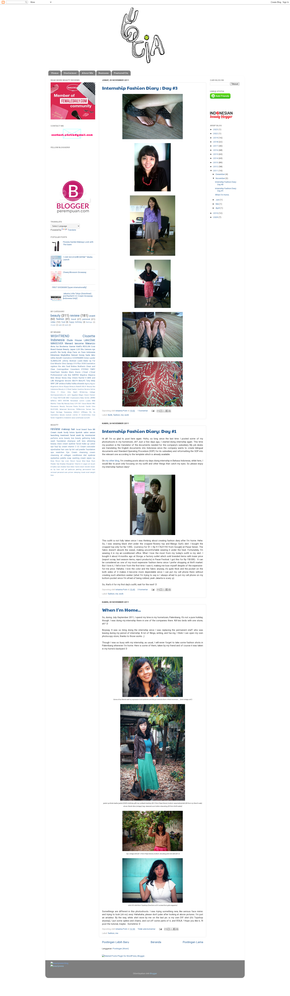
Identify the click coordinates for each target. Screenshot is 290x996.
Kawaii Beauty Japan (65, 349)
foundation (61, 441)
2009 (216, 217)
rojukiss (54, 366)
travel (73, 319)
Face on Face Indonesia (84, 352)
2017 (216, 146)
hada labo (90, 355)
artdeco (62, 384)
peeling (78, 469)
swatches (60, 452)
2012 (216, 166)
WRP (53, 384)
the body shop (65, 352)
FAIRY (92, 369)
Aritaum (72, 387)
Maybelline (65, 355)
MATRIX (75, 375)
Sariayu (70, 364)
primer (70, 472)
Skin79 (75, 381)
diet (85, 455)
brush (93, 464)
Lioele (79, 361)
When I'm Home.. (121, 610)
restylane (67, 418)
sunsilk (87, 418)
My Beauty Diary (67, 404)
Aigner (92, 384)
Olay (69, 378)
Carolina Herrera (83, 389)
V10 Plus (77, 364)
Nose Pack (90, 461)
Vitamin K (79, 464)
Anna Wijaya (64, 387)
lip (83, 435)
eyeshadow (55, 449)
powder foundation (87, 449)
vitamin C (72, 447)
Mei (217, 204)
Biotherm (81, 366)
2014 (216, 158)
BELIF (84, 387)
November (220, 178)
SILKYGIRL (54, 409)
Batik (110, 415)
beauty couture (65, 415)
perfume (54, 438)
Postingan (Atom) (121, 948)
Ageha (87, 384)
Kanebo (64, 372)
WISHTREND (60, 336)
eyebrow (91, 455)
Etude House (74, 340)
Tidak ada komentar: (147, 929)
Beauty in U (62, 389)
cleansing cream (87, 452)
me (122, 415)
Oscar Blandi (87, 404)
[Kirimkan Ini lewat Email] (158, 410)
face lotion (71, 467)
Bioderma (64, 346)
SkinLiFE (81, 381)
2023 (216, 129)
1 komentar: (143, 410)
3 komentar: (143, 589)
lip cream (63, 447)
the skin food (64, 366)
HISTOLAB (61, 398)
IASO (67, 398)
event (92, 315)
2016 (216, 150)
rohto (53, 358)
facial (78, 444)
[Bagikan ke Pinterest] (169, 410)
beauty (55, 315)
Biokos (74, 366)
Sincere (68, 381)
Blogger (153, 973)
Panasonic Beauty (58, 406)
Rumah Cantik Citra (87, 406)
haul (56, 447)
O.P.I (76, 404)
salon (86, 432)
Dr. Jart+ (67, 395)
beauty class (56, 444)
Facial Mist (80, 461)
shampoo (71, 441)
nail (76, 449)
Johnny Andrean (69, 361)
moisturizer (90, 435)
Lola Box (67, 375)
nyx (93, 349)
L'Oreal (85, 372)
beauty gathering (82, 438)
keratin (87, 467)
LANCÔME (89, 340)
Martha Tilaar (56, 404)
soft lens (81, 441)
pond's (54, 352)
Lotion (92, 444)
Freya (55, 398)
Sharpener (70, 464)
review (75, 315)
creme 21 (77, 415)
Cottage (92, 392)
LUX (78, 349)
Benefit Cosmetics (64, 358)
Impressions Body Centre (79, 398)
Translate (72, 230)
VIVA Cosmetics (88, 364)
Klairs (71, 372)
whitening (91, 441)
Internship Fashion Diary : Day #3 (140, 88)
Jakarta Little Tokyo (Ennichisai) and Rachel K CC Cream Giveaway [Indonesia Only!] (78, 295)
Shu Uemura (86, 349)
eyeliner (72, 444)
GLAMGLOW (56, 361)
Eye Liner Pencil (68, 461)
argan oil (86, 464)
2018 (216, 142)
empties (54, 467)
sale (60, 325)
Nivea (64, 378)
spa (52, 452)
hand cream (80, 467)
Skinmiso (71, 409)
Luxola (88, 401)
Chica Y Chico (58, 392)
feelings (89, 322)
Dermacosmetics (57, 395)
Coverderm (75, 369)
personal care (62, 472)
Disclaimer (70, 73)
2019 (216, 137)
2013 (216, 162)
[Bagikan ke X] (163, 410)
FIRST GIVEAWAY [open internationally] (69, 287)
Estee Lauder (89, 358)
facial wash (75, 435)
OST (79, 404)
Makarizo (90, 343)
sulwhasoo (80, 418)
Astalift (78, 387)
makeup (65, 429)
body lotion (69, 432)
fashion (116, 415)
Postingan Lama (193, 942)
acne (61, 438)
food (63, 322)
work (126, 415)
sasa (73, 418)
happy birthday (75, 322)
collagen (67, 455)
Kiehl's (79, 346)
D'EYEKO (85, 369)
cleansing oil (56, 455)
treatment (64, 435)
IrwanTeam (55, 372)
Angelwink (55, 387)
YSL (90, 412)
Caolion (74, 389)
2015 (216, 154)
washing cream (79, 458)
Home (54, 73)
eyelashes (55, 458)
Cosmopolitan (63, 369)
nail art (64, 469)
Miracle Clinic (60, 364)
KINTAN (66, 401)
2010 (216, 213)
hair (73, 429)
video (53, 322)
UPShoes (84, 412)
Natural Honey (77, 355)
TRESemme (80, 409)
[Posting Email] (153, 410)
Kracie (78, 372)
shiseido (80, 384)
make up (85, 444)
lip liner (56, 469)
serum (92, 432)
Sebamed (63, 409)
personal (86, 319)
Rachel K (82, 378)
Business (103, 73)
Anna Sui (55, 346)
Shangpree (59, 381)
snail (88, 472)
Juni (218, 199)
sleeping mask (79, 472)
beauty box (69, 438)
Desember (220, 174)
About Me (87, 73)
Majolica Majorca (87, 375)
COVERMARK (77, 358)
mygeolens (59, 418)
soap (69, 458)
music (53, 325)
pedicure (71, 469)
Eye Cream (71, 452)
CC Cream (81, 447)
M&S (93, 401)
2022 (216, 133)
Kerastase (74, 401)
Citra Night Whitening (77, 392)
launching (55, 435)
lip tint (72, 449)
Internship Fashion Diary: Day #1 (139, 431)
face (90, 429)
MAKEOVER (57, 343)
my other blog (112, 460)
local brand (81, 429)
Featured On (121, 73)
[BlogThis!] (161, 410)
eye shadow (61, 467)
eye (52, 447)
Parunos (69, 406)
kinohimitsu (86, 415)
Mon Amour (56, 378)
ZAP (56, 384)
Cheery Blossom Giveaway (74, 272)
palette (63, 458)
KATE (60, 401)
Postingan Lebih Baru (115, 942)
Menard (69, 343)
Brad (69, 389)
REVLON (86, 346)
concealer (91, 447)
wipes (89, 458)
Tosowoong (68, 412)
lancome (79, 343)
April (218, 208)
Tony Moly (90, 381)
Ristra (75, 406)
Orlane (75, 378)
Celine (92, 389)
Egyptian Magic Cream (80, 395)
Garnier (72, 346)
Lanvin (81, 401)
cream (65, 444)
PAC (93, 404)
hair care (65, 449)
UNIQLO (76, 412)
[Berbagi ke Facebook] (166, 410)
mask (60, 432)
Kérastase (55, 355)
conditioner (77, 455)
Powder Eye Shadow (58, 464)
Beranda (156, 942)
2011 (216, 170)
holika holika (71, 384)
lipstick (79, 432)
